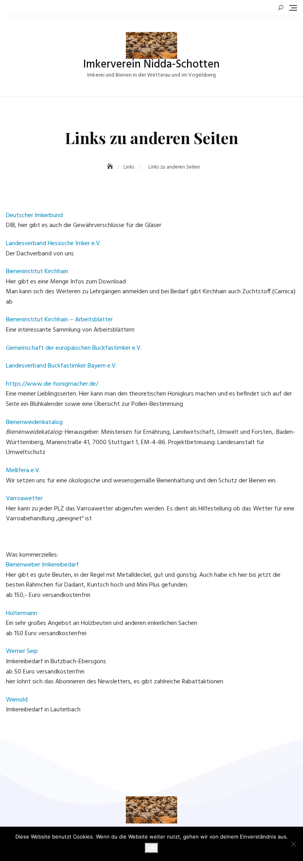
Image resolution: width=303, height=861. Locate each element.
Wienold (17, 700)
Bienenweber (23, 565)
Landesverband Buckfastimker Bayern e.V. (61, 366)
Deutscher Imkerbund (34, 215)
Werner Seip (22, 651)
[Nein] (293, 844)
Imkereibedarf (60, 565)
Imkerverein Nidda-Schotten (151, 64)
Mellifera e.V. (23, 470)
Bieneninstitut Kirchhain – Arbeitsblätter (59, 320)
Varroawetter (24, 498)
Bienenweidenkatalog (34, 422)
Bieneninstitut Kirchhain (37, 271)
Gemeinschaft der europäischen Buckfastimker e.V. (74, 348)
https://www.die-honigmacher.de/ (52, 384)
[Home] (111, 167)
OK (151, 848)
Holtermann (21, 613)
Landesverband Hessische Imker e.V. (53, 243)
